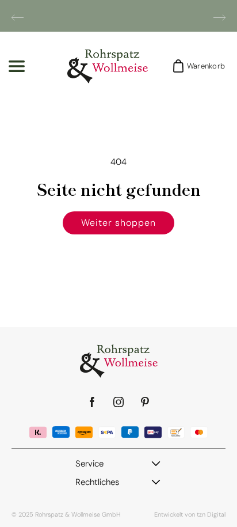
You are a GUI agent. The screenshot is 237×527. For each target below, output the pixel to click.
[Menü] (17, 66)
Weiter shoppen (118, 223)
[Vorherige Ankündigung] (18, 17)
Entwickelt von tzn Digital (189, 514)
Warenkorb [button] (202, 66)
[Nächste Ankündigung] (219, 17)
